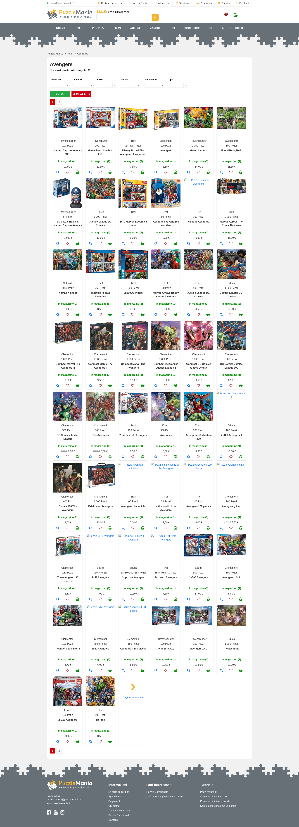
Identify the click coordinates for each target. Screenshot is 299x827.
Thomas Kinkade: (67, 292)
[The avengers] (221, 671)
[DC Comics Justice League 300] (221, 386)
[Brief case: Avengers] (90, 528)
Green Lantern (198, 150)
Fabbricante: (151, 79)
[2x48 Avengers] (90, 599)
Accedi (119, 3)
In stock (78, 79)
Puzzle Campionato (119, 815)
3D (210, 28)
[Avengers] (155, 173)
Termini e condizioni (119, 810)
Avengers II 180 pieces (133, 648)
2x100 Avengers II (231, 435)
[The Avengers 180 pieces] (57, 599)
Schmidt (67, 283)
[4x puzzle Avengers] (123, 599)
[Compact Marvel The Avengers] (123, 386)
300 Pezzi (231, 359)
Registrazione (108, 3)
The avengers (231, 648)
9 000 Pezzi (231, 217)
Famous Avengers (198, 221)
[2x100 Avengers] (57, 742)
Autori (135, 28)
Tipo (170, 79)
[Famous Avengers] (188, 244)
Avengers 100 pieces (198, 506)
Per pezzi (98, 28)
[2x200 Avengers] (123, 315)
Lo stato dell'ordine (138, 3)
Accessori (191, 28)
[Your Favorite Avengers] (123, 457)
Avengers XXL (165, 648)
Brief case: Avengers (100, 506)
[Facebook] (49, 814)
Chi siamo (114, 806)
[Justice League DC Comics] (90, 244)
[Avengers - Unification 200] (188, 457)
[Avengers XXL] (155, 671)
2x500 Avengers (198, 577)
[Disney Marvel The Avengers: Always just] (123, 173)
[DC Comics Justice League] (57, 457)
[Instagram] (62, 814)
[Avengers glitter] (221, 528)
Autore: (125, 79)
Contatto (225, 3)
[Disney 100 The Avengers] (57, 528)
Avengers (166, 150)
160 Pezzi (165, 288)
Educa (100, 212)
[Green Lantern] (188, 173)
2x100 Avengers (67, 719)
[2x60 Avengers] (90, 671)
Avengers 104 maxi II (68, 648)
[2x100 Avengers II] (221, 457)
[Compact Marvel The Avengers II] (90, 386)
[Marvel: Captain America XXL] (57, 173)
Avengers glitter (231, 506)
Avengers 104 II (231, 577)
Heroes (100, 719)
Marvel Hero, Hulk (231, 150)
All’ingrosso (163, 3)
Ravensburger (68, 141)
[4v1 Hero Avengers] (155, 599)
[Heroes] (90, 742)
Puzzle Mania (55, 53)
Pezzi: (100, 79)
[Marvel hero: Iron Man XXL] (90, 173)
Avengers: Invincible (133, 506)
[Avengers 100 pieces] (188, 528)
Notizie (61, 28)
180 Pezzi (67, 572)
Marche (155, 28)
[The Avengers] (90, 457)
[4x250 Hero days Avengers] (90, 315)
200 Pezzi (133, 288)
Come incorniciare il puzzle (215, 801)
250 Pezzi (100, 288)
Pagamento (206, 3)
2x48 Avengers (100, 577)
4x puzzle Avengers (133, 577)
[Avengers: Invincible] (123, 528)
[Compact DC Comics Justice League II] (155, 386)
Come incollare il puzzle (213, 796)
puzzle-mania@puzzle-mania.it (64, 799)
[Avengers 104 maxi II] (57, 671)
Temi (118, 28)
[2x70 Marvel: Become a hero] (123, 244)
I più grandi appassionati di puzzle (165, 796)
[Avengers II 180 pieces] (123, 671)
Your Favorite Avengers (133, 435)
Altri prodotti (232, 28)
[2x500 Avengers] (188, 599)
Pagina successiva (133, 697)
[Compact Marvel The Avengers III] (57, 386)
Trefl (133, 141)
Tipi (172, 28)
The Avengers (100, 435)
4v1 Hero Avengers (166, 577)
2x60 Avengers (100, 648)
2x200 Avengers (133, 292)
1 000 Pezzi (198, 145)
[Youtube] (55, 814)
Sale (79, 28)
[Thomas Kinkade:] (57, 315)
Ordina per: (56, 79)
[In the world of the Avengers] (155, 528)
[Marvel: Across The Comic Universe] (221, 244)
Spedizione (184, 3)
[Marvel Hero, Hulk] (221, 173)
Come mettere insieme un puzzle (218, 806)
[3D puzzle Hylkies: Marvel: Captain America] (57, 244)
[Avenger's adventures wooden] (155, 244)
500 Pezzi (198, 288)
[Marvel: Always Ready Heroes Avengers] (155, 315)
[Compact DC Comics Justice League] (188, 386)
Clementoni (165, 141)
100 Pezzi (67, 145)
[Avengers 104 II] (221, 599)
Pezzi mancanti (208, 792)
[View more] (67, 127)
